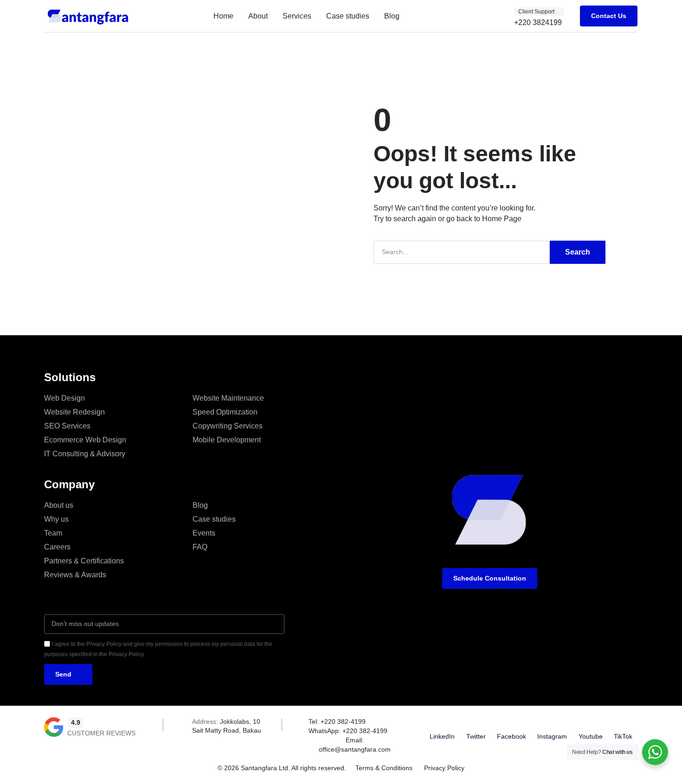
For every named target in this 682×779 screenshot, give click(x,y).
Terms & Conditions (383, 768)
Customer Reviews (101, 733)
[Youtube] (590, 722)
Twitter (476, 736)
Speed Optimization (225, 412)
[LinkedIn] (442, 722)
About (258, 16)
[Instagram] (552, 722)
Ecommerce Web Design (85, 440)
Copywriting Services (228, 426)
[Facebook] (511, 722)
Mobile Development (227, 440)
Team (53, 533)
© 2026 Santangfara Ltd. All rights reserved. (282, 768)
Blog (391, 16)
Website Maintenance (228, 398)
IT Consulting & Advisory (84, 454)
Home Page (501, 219)
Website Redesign (74, 412)
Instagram (552, 736)
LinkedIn (442, 736)
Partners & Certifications (84, 561)
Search (577, 252)
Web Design (64, 398)
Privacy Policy (444, 768)
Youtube (591, 736)
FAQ (200, 547)
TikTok (623, 736)
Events (204, 533)
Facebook (511, 736)
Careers (57, 547)
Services (297, 16)
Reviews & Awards (75, 575)
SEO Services (67, 426)
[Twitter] (476, 722)
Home (223, 16)
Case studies (347, 16)
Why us (56, 519)
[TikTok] (623, 722)
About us (58, 505)
